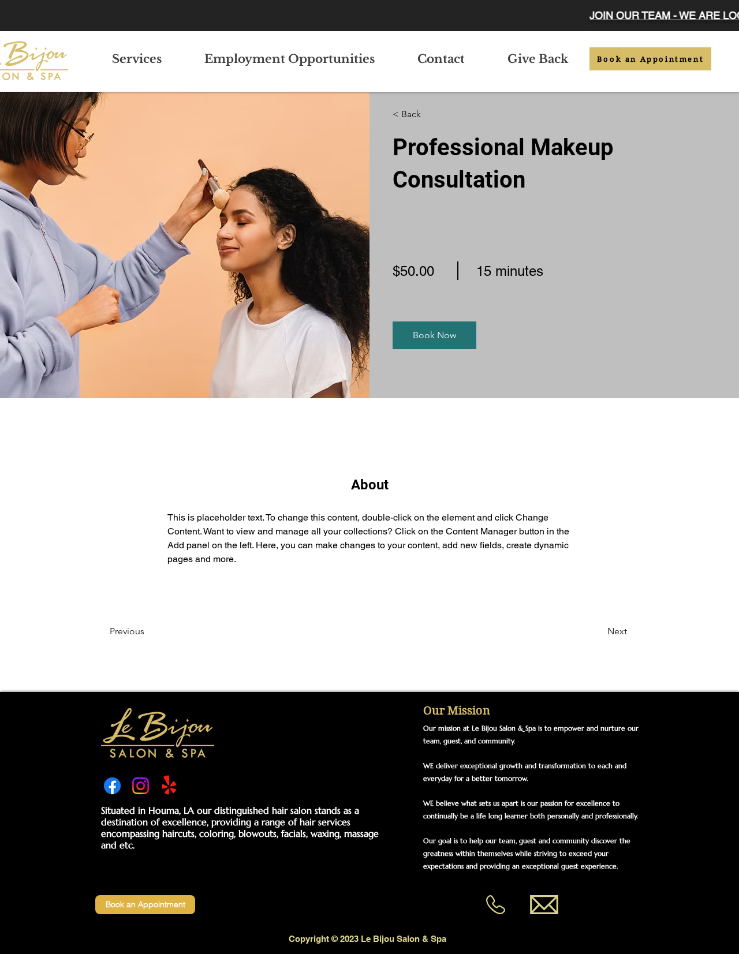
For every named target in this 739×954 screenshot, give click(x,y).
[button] (434, 335)
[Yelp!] (169, 786)
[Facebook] (112, 786)
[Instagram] (140, 786)
